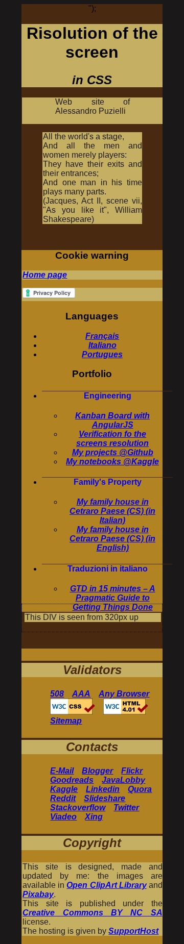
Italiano (102, 345)
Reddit (63, 798)
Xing (94, 816)
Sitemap (66, 720)
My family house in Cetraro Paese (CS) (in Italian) (112, 511)
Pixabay (38, 894)
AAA (81, 693)
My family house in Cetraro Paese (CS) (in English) (112, 538)
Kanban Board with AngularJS (112, 420)
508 (57, 693)
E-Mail (62, 770)
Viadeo (63, 816)
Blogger (97, 770)
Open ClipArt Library (106, 885)
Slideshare (104, 798)
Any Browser (124, 693)
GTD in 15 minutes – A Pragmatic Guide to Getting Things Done (112, 597)
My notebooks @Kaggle (112, 461)
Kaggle (64, 789)
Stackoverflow (77, 807)
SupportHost (133, 931)
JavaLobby (123, 780)
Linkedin (103, 789)
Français (102, 336)
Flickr (132, 770)
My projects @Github (112, 452)
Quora (140, 789)
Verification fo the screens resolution (112, 439)
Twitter (126, 807)
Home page (44, 274)
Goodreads (72, 780)
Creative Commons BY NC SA (92, 912)
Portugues (102, 354)
